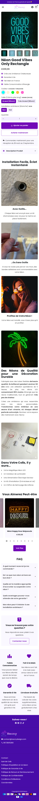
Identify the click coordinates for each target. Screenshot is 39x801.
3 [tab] (14, 541)
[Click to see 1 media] (4, 53)
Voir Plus (19, 548)
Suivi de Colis (6, 761)
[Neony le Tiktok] (23, 723)
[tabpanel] (19, 518)
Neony (25, 791)
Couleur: (12, 88)
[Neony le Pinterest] (18, 723)
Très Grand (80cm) (26, 101)
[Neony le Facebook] (16, 723)
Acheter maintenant (19, 133)
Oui (10, 110)
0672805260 (7, 743)
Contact (4, 758)
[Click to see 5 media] (35, 53)
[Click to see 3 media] (20, 53)
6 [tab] (25, 541)
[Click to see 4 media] (27, 53)
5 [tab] (21, 541)
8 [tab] (32, 541)
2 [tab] (10, 541)
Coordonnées (6, 782)
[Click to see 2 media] (12, 53)
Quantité (4, 115)
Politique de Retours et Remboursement (17, 772)
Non (4, 110)
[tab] (19, 151)
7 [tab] (29, 541)
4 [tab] (18, 541)
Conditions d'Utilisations (10, 779)
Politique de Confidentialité (12, 775)
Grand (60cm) (8, 101)
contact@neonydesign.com (13, 739)
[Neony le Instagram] (21, 723)
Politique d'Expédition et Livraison (14, 765)
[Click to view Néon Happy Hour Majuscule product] (19, 513)
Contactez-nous (19, 641)
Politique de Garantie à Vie (12, 768)
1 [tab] (7, 541)
